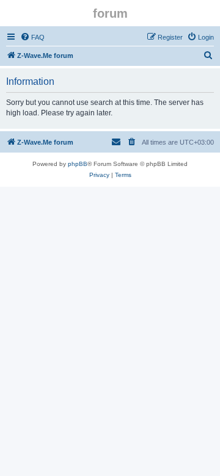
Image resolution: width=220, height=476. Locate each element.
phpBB (77, 163)
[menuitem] (32, 37)
